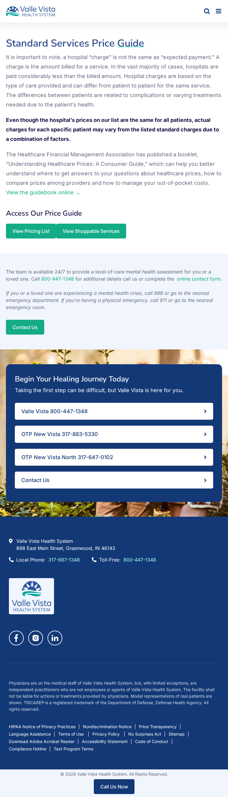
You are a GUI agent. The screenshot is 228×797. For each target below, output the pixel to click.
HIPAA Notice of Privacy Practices (42, 726)
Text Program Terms (73, 748)
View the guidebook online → (43, 192)
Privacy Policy (106, 733)
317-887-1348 (64, 560)
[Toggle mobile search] (207, 11)
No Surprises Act (144, 733)
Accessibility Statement (105, 741)
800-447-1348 (57, 279)
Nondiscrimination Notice (107, 726)
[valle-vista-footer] (31, 581)
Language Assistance (30, 733)
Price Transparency (158, 726)
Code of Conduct (151, 741)
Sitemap (177, 733)
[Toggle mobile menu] (219, 11)
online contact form (199, 279)
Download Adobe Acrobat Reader (42, 741)
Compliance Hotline (27, 748)
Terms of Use (71, 733)
